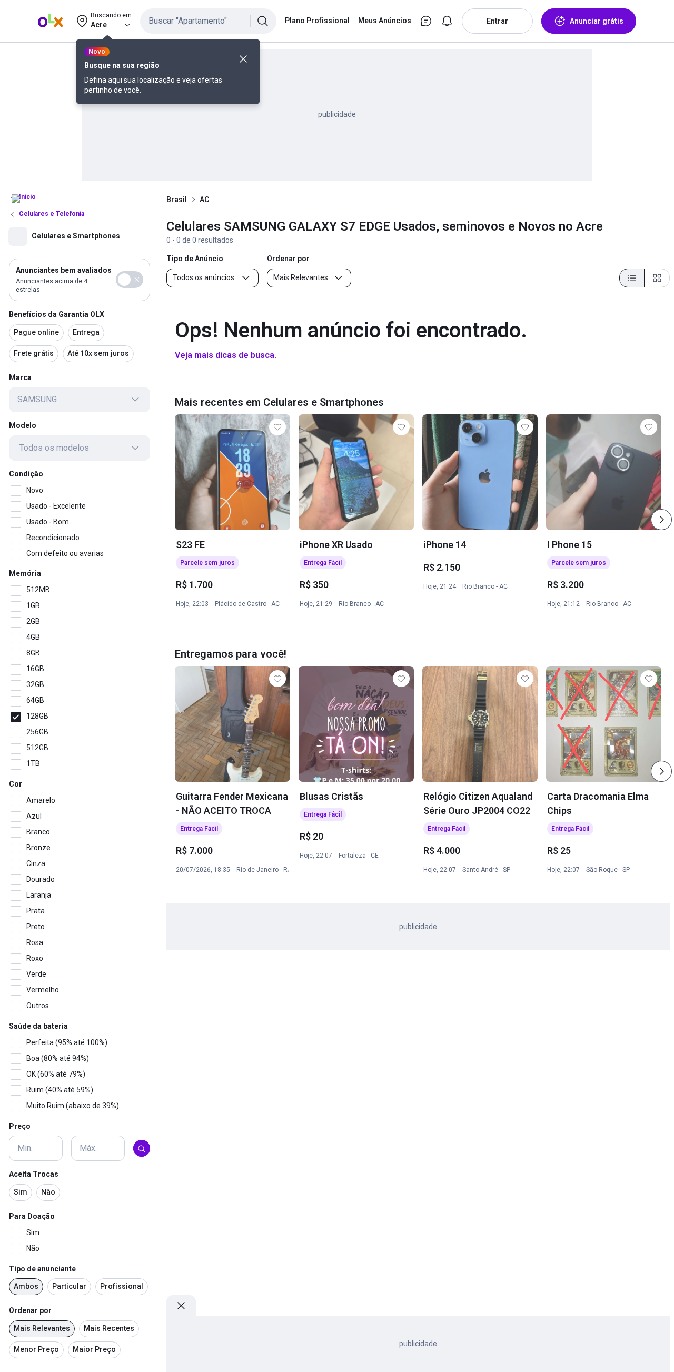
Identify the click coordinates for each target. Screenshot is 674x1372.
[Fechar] (243, 59)
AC (204, 199)
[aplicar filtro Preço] (141, 1148)
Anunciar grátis (596, 21)
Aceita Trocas (33, 1174)
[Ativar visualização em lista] (632, 278)
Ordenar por (30, 1311)
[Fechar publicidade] (181, 1305)
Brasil (176, 199)
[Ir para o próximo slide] (661, 519)
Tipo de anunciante (42, 1269)
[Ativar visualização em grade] (657, 278)
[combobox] (208, 21)
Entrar (497, 21)
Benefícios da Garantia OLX (56, 314)
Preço (20, 1126)
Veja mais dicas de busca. (225, 355)
